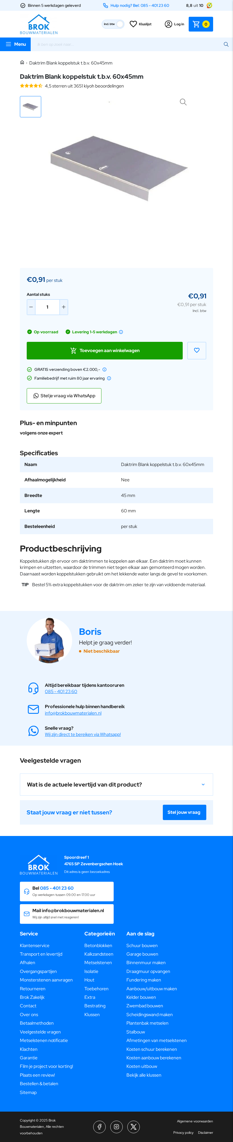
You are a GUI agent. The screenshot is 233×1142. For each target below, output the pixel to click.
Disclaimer (205, 1132)
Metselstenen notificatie (44, 1040)
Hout (89, 980)
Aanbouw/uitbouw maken (151, 989)
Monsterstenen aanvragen (46, 980)
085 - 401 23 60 (61, 691)
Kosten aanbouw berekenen (153, 1058)
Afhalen (27, 963)
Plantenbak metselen (147, 1023)
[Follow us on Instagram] (116, 1127)
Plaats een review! (37, 1075)
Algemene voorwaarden (195, 1121)
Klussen (92, 1015)
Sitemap (28, 1092)
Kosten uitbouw (141, 1066)
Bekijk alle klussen (143, 1075)
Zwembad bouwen (144, 1006)
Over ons (29, 1015)
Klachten (29, 1049)
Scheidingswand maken (149, 1015)
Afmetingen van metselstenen (156, 1040)
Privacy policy (183, 1132)
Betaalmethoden (37, 1023)
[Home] (22, 63)
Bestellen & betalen (39, 1084)
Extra (89, 997)
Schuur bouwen (142, 945)
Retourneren (32, 989)
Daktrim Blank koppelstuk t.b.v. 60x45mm (71, 63)
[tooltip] (121, 332)
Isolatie (91, 971)
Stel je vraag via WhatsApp (68, 396)
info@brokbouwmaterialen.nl (73, 713)
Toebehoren (96, 989)
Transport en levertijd (41, 954)
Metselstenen (98, 963)
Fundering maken (143, 980)
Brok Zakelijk (32, 997)
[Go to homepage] (38, 24)
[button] (30, 106)
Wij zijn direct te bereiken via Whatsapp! (83, 734)
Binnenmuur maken (146, 963)
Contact (28, 1006)
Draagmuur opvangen (148, 971)
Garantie (29, 1058)
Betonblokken (98, 945)
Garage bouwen (142, 954)
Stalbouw (135, 1032)
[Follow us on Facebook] (99, 1127)
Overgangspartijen (38, 971)
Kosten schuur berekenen (151, 1049)
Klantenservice (34, 945)
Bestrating (94, 1006)
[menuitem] (46, 946)
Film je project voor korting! (46, 1066)
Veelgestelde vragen (40, 1032)
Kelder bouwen (141, 997)
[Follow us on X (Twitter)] (133, 1127)
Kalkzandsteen (98, 954)
